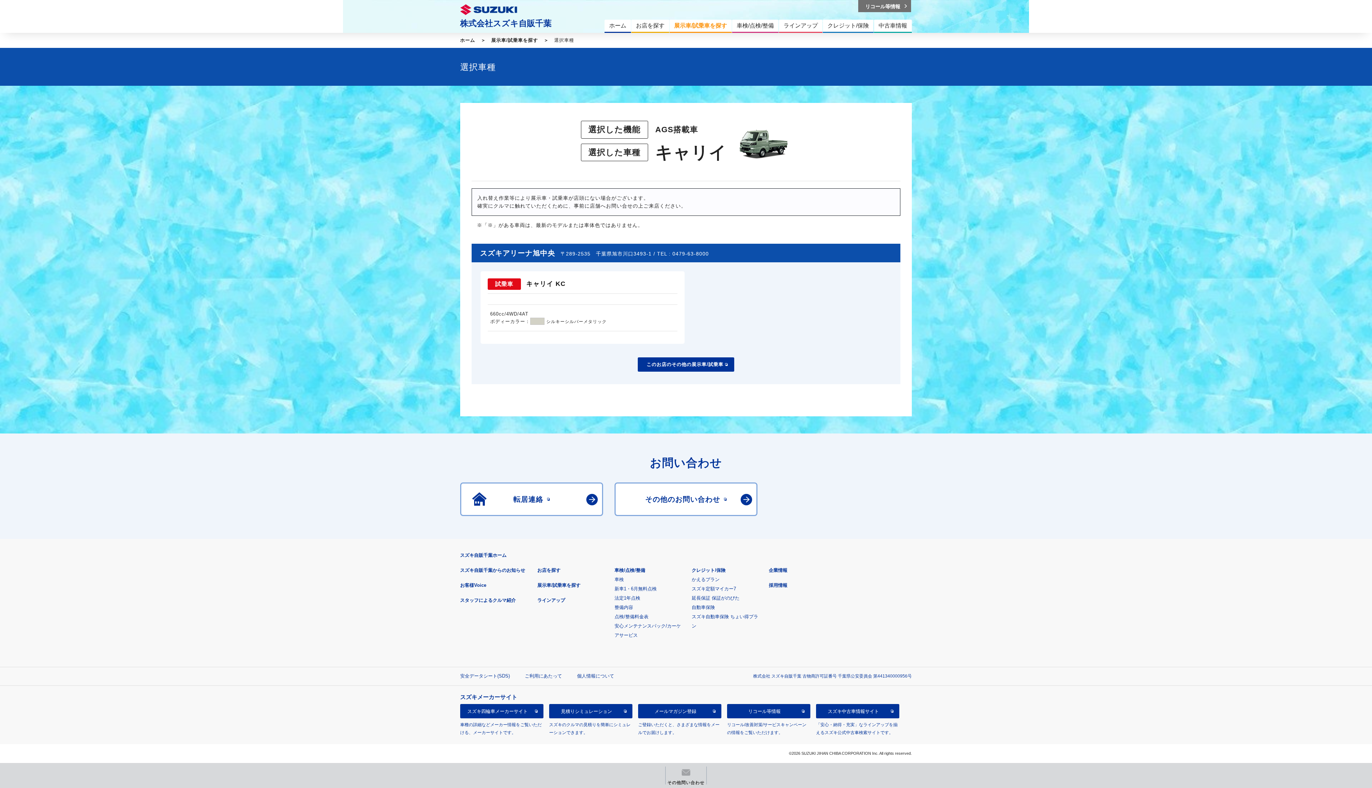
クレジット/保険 (709, 570)
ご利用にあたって (543, 676)
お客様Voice (473, 585)
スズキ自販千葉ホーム (483, 555)
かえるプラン (706, 579)
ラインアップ (551, 600)
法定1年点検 (627, 598)
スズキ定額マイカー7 (714, 588)
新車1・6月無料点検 (636, 588)
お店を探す (549, 570)
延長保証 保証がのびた (716, 598)
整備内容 (624, 607)
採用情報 (778, 585)
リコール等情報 (764, 711)
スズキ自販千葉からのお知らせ (492, 570)
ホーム (467, 40)
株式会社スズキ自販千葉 (506, 23)
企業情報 (778, 570)
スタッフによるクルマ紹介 (488, 600)
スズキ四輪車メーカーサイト (497, 711)
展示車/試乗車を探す (514, 40)
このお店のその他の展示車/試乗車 (685, 364)
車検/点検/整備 (630, 570)
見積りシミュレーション (586, 711)
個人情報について (595, 676)
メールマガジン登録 (675, 711)
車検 (619, 579)
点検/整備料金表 (631, 616)
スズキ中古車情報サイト (853, 711)
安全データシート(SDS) (485, 676)
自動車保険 (703, 607)
